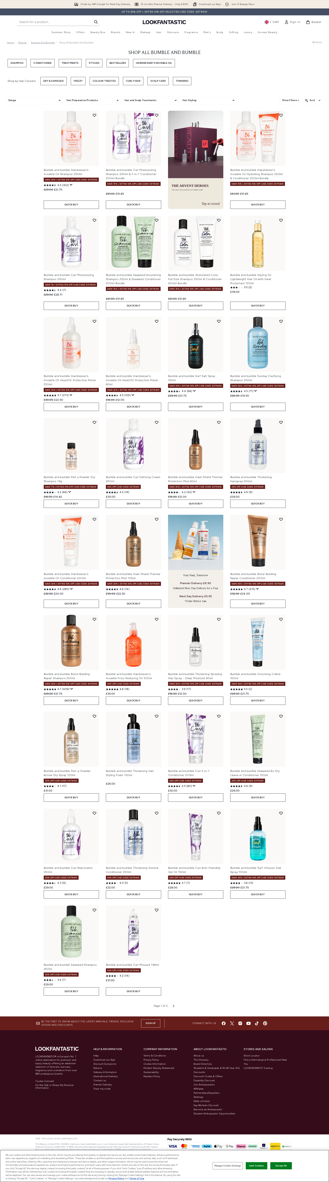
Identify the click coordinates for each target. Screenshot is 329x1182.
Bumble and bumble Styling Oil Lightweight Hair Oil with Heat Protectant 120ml (250, 279)
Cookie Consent (44, 1081)
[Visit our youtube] (248, 1023)
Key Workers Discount (206, 1105)
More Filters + (290, 100)
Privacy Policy (151, 1059)
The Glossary (201, 1059)
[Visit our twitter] (232, 1023)
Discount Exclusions (104, 1063)
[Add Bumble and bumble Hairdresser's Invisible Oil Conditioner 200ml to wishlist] (94, 519)
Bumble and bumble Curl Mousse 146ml (132, 964)
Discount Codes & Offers (208, 1076)
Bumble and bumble (43, 42)
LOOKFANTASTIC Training (258, 1068)
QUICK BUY (71, 204)
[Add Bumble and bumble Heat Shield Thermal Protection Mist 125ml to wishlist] (156, 519)
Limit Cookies (256, 1165)
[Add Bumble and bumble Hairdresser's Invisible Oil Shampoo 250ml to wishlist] (94, 115)
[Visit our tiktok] (257, 1023)
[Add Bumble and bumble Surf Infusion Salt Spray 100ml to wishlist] (281, 813)
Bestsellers (117, 63)
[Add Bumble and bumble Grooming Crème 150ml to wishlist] (281, 619)
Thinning (182, 81)
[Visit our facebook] (224, 1023)
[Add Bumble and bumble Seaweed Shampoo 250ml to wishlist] (94, 910)
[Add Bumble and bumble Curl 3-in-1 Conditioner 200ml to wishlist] (219, 716)
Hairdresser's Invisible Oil (154, 63)
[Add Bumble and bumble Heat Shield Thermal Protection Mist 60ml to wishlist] (219, 422)
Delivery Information (105, 1072)
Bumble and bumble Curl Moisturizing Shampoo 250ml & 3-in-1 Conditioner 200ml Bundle (131, 174)
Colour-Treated (104, 81)
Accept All (281, 1165)
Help (96, 1055)
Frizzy (78, 81)
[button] (195, 160)
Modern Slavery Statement (159, 1068)
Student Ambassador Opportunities (214, 1113)
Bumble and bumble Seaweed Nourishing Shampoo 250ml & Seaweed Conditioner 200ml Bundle (133, 279)
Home (10, 42)
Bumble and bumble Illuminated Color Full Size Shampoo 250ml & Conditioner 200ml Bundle (195, 279)
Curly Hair (133, 81)
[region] (164, 1166)
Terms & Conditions (155, 1055)
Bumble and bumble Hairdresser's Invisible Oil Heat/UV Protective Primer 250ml (70, 380)
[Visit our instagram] (240, 1023)
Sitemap (198, 1097)
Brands (22, 42)
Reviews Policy (152, 1076)
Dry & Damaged (53, 81)
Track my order (102, 1088)
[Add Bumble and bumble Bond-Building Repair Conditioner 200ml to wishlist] (281, 519)
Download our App (104, 1059)
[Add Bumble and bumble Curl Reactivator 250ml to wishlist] (94, 813)
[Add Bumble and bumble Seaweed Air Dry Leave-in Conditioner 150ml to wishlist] (281, 716)
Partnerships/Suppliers (207, 1092)
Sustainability (151, 1072)
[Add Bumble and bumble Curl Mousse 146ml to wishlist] (156, 910)
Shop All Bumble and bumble (164, 52)
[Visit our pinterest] (265, 1023)
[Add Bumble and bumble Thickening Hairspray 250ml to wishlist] (281, 422)
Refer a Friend (202, 1101)
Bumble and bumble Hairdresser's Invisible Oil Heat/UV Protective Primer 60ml (132, 380)
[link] (292, 22)
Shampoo (17, 63)
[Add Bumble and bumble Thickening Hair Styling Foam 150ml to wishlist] (156, 716)
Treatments (70, 63)
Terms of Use (136, 1178)
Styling (94, 63)
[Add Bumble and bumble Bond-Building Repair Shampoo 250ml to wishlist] (94, 619)
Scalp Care (158, 81)
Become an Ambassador (208, 1109)
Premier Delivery (102, 1084)
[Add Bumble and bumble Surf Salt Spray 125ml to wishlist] (219, 321)
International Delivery (105, 1076)
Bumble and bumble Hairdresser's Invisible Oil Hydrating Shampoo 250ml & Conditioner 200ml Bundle (256, 174)
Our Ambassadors (204, 1084)
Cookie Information (155, 1063)
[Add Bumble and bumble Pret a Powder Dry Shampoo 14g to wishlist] (94, 422)
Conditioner (42, 63)
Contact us (99, 1080)
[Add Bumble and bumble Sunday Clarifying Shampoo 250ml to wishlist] (281, 321)
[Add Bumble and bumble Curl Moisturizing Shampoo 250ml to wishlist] (94, 220)
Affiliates (199, 1088)
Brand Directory (203, 1063)
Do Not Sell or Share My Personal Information (54, 1086)
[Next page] (173, 1006)
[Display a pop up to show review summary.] (71, 184)
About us (199, 1055)
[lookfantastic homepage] (164, 22)
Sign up (151, 1023)
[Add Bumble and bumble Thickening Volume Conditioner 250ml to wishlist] (156, 813)
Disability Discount (204, 1080)
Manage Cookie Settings (227, 1165)
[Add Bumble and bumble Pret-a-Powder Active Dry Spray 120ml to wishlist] (94, 716)
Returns (97, 1068)
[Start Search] (96, 22)
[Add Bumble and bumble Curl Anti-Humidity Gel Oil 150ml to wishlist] (219, 813)
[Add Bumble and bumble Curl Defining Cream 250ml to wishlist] (156, 422)
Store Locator (252, 1055)
